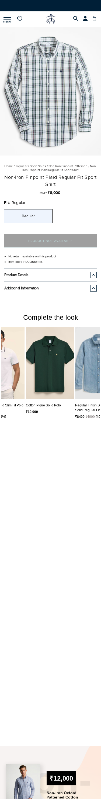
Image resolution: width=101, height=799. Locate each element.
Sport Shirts (38, 171)
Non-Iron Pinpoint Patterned (68, 171)
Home (8, 171)
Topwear (21, 171)
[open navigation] (7, 24)
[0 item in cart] (96, 24)
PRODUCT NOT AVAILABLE (50, 246)
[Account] (86, 24)
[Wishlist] (20, 24)
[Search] (76, 24)
